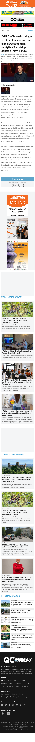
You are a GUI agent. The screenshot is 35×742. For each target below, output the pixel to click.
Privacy (14, 694)
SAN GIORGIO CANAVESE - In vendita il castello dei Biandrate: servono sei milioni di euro (22, 637)
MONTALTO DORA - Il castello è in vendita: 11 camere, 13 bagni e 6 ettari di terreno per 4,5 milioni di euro (16, 479)
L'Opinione (10, 686)
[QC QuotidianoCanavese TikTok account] (20, 705)
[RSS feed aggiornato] (2, 705)
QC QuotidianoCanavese (17, 722)
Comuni (17, 686)
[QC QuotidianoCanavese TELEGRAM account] (24, 705)
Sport (3, 686)
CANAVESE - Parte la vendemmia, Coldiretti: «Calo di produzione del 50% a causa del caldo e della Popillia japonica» (21, 629)
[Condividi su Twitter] (16, 185)
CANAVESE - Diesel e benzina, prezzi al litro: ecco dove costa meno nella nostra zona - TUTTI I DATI (21, 645)
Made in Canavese (6, 683)
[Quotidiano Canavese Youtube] (17, 705)
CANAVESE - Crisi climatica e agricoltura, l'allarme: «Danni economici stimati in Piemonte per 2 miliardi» (16, 320)
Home (3, 680)
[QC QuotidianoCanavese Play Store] (3, 713)
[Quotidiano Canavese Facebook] (9, 705)
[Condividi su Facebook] (12, 185)
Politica (16, 680)
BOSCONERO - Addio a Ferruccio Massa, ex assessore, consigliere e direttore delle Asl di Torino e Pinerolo (17, 579)
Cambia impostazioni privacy (18, 697)
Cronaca (31, 31)
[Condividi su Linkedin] (19, 185)
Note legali (4, 697)
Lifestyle (22, 680)
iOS (25, 673)
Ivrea (2, 54)
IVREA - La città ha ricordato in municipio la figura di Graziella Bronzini (16, 352)
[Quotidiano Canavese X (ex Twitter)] (6, 705)
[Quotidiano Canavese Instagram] (13, 705)
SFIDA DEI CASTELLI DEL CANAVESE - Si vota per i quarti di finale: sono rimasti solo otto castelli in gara (22, 620)
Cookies (21, 694)
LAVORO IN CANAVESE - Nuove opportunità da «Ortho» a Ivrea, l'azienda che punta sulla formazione (17, 382)
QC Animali (17, 683)
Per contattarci (5, 694)
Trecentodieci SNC (14, 729)
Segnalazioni (25, 686)
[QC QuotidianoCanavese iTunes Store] (8, 713)
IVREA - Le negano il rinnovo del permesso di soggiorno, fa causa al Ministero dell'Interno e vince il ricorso (17, 413)
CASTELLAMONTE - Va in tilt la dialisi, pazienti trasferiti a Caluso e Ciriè (15, 546)
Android (29, 673)
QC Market (26, 683)
